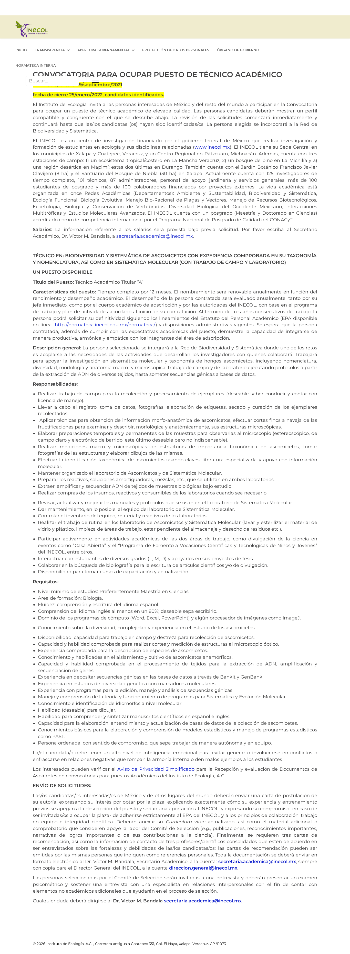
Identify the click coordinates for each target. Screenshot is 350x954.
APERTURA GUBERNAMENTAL (103, 50)
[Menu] (211, 80)
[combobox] (52, 81)
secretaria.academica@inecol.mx (154, 236)
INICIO (21, 50)
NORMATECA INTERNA (35, 65)
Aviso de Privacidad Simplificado (155, 769)
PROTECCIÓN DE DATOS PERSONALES (175, 50)
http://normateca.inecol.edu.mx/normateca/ (105, 325)
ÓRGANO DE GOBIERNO (238, 50)
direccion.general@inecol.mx (203, 868)
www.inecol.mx (212, 147)
